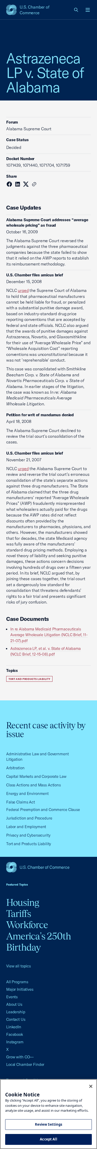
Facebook (14, 1034)
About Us (14, 1004)
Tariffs (18, 913)
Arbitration (15, 767)
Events (12, 996)
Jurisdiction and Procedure (29, 818)
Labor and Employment (26, 826)
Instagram (15, 1041)
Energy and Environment (27, 793)
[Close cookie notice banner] (90, 1086)
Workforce (27, 924)
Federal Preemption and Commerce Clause (43, 809)
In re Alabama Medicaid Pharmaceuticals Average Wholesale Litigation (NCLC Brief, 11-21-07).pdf (49, 635)
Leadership (15, 1011)
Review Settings (48, 1124)
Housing (22, 902)
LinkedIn (13, 1026)
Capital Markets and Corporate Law (36, 776)
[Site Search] (76, 10)
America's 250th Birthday (38, 942)
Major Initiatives (19, 989)
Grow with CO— (20, 1056)
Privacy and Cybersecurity (28, 835)
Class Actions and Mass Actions (33, 784)
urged (23, 290)
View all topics (18, 966)
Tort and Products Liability (29, 679)
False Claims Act (20, 802)
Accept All (48, 1139)
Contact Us (15, 1019)
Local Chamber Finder (25, 1064)
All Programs (17, 981)
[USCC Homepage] (48, 867)
